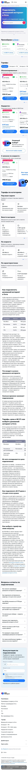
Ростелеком (4, 708)
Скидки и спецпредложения (9, 734)
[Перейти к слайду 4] (25, 56)
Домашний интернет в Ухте (8, 722)
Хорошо (23, 767)
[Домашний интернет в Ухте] (5, 2)
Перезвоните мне (14, 680)
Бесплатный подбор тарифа (14, 150)
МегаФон (3, 706)
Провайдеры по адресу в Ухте (9, 701)
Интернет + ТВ (13, 66)
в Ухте (5, 15)
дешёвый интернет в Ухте (9, 572)
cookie (11, 768)
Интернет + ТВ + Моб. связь (9, 727)
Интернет (4, 66)
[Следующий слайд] (26, 49)
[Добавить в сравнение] (16, 76)
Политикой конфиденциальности (19, 762)
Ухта (9, 5)
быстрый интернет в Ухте (16, 562)
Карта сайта (4, 744)
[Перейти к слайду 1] (24, 102)
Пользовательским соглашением (8, 763)
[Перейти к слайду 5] (26, 56)
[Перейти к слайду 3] (24, 56)
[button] (14, 33)
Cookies (10, 761)
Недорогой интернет (7, 729)
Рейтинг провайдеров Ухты (8, 703)
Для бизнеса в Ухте (6, 737)
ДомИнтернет (4, 5)
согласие (17, 766)
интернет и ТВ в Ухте (19, 566)
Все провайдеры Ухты (7, 716)
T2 (1, 711)
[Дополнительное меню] (26, 2)
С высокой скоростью (7, 732)
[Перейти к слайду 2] (25, 102)
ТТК (2, 713)
